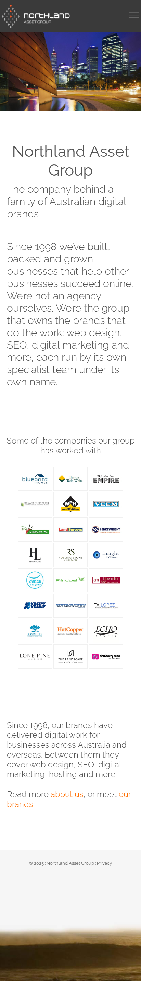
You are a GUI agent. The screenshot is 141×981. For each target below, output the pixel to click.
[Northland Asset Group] (36, 16)
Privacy (104, 863)
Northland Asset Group (70, 863)
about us (67, 794)
